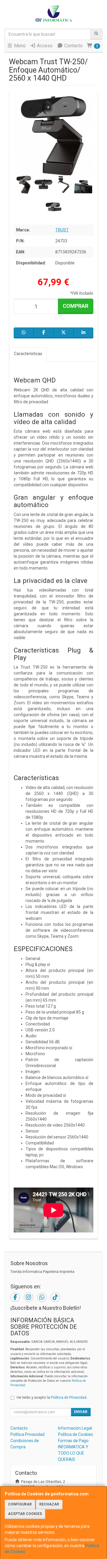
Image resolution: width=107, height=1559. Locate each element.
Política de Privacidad (68, 1397)
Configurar (20, 1504)
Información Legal (75, 1428)
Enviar (80, 1412)
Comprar (75, 306)
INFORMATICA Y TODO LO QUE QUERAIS (73, 1453)
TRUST (62, 230)
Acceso (44, 45)
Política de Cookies (75, 1434)
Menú (19, 45)
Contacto (73, 45)
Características (28, 353)
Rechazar (49, 1504)
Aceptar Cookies (25, 1514)
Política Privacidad (27, 1434)
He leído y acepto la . (52, 1397)
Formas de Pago (73, 1440)
